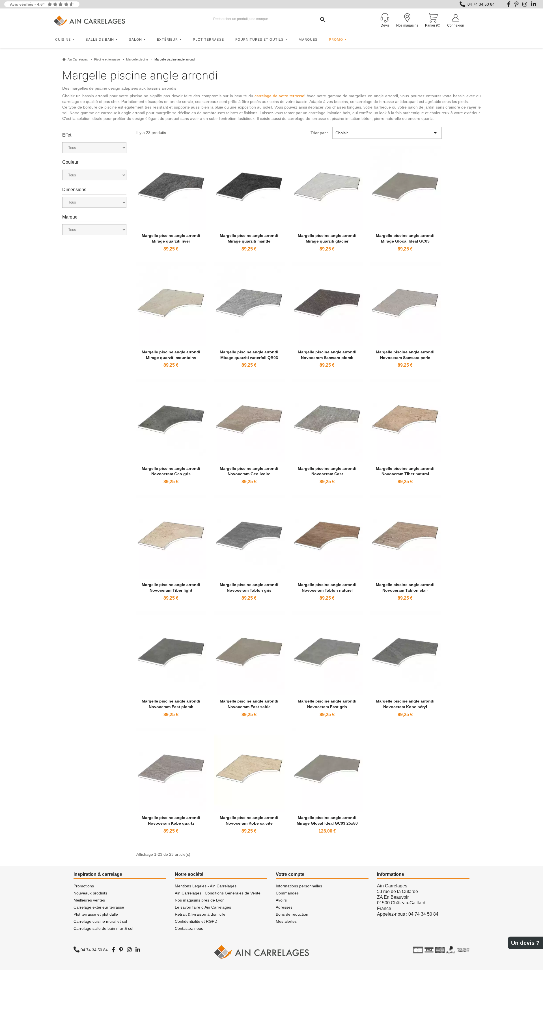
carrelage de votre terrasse (279, 96)
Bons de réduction (292, 914)
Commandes (287, 893)
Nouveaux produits (90, 893)
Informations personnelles (299, 886)
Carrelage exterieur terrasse (99, 907)
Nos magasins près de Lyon (200, 900)
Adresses (284, 907)
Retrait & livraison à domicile (200, 914)
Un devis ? (525, 943)
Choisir (386, 132)
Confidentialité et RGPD (196, 921)
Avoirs (281, 900)
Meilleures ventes (89, 900)
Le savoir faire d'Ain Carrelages (203, 907)
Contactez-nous (189, 928)
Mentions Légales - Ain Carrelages (205, 886)
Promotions (84, 886)
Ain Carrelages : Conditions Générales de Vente (217, 893)
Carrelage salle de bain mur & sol (103, 928)
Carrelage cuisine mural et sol (100, 921)
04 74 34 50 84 (481, 4)
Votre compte (290, 874)
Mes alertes (286, 921)
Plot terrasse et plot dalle (96, 914)
